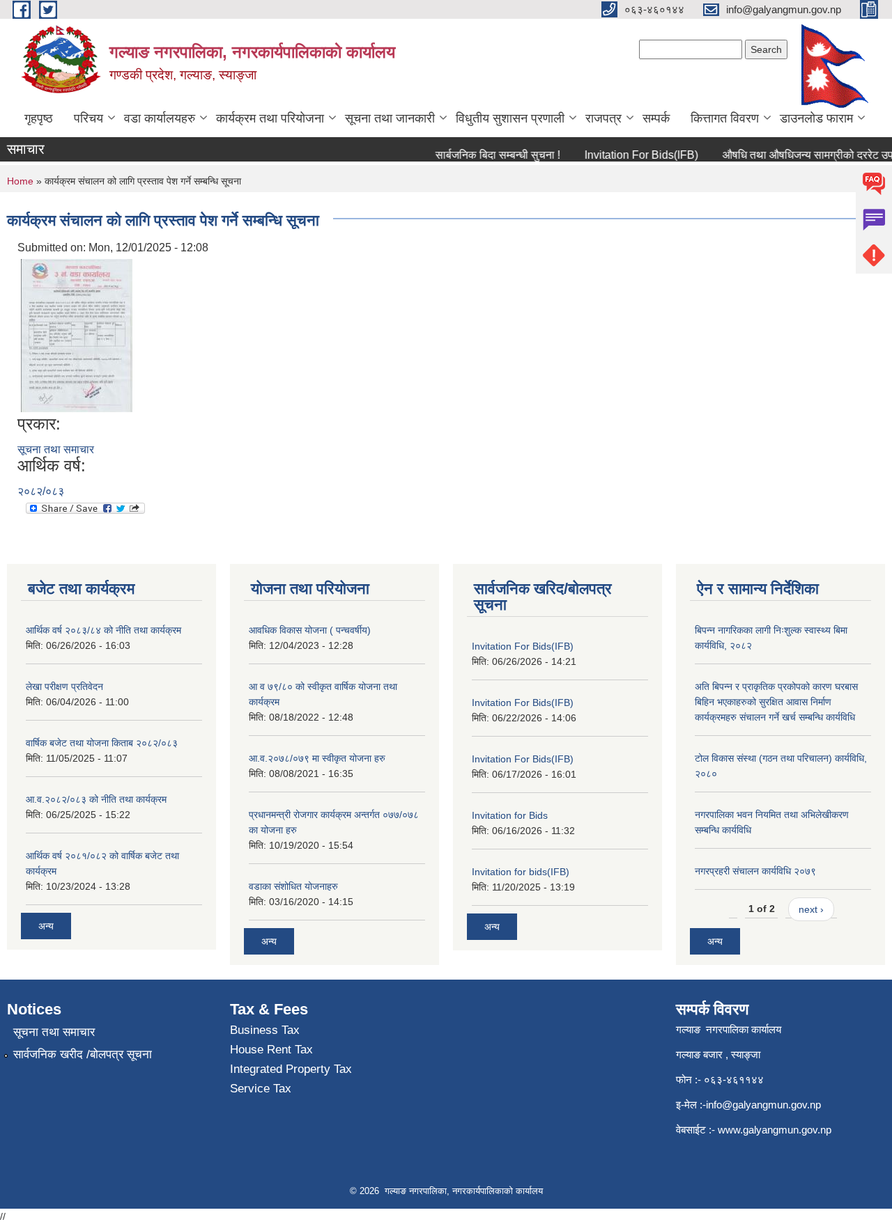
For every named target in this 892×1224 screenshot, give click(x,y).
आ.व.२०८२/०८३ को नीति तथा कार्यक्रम (96, 799)
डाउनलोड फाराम (816, 118)
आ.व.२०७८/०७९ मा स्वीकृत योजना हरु (317, 758)
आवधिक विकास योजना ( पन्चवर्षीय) (310, 630)
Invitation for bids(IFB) (520, 871)
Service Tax (260, 1088)
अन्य (46, 926)
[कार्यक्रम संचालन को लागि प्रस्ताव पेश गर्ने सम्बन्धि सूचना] (76, 334)
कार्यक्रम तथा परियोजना (270, 118)
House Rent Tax (271, 1049)
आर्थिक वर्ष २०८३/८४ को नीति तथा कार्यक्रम (103, 630)
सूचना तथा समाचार (55, 449)
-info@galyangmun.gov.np (761, 1105)
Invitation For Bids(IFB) (630, 155)
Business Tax (265, 1030)
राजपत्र (603, 118)
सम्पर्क (656, 118)
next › (811, 909)
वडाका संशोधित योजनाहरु (293, 886)
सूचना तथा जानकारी (390, 118)
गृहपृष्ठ (38, 118)
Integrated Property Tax (291, 1069)
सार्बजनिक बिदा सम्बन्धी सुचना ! (486, 155)
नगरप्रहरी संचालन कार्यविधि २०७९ (755, 871)
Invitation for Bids (510, 815)
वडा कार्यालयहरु (159, 118)
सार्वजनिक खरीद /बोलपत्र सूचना (82, 1054)
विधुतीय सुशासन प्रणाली (510, 118)
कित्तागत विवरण (725, 118)
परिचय (88, 118)
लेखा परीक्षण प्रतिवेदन (64, 686)
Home (20, 181)
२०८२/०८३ (40, 491)
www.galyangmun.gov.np (776, 1130)
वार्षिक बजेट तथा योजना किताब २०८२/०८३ (102, 742)
